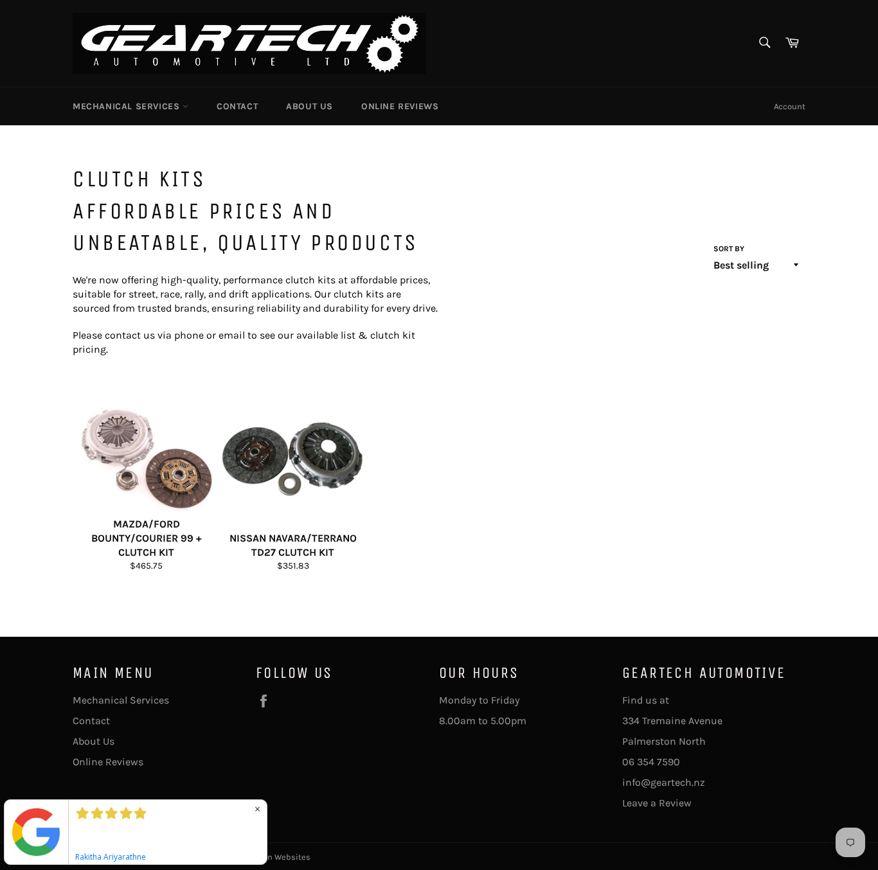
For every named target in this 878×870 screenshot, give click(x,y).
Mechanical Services (128, 106)
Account (789, 106)
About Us (309, 106)
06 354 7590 (651, 762)
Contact (237, 106)
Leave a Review (657, 803)
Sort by (728, 248)
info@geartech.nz (663, 782)
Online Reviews (399, 106)
